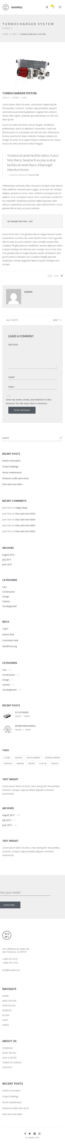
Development (34, 758)
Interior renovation (11, 460)
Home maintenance (12, 472)
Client (7, 758)
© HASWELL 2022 (32, 1137)
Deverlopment (52, 758)
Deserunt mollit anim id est (15, 478)
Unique (54, 763)
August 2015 (8, 554)
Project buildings (10, 466)
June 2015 (7, 564)
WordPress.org (9, 646)
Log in (5, 628)
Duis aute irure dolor (12, 484)
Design (5, 596)
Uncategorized (9, 606)
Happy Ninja (21, 507)
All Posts (12, 320)
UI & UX (42, 763)
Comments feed (10, 640)
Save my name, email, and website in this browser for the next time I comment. (28, 401)
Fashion (6, 601)
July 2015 (6, 559)
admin (15, 97)
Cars (14, 34)
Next (56, 320)
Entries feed (8, 634)
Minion (20, 763)
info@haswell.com (11, 970)
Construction (8, 591)
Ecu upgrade (22, 712)
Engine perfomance (25, 726)
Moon (32, 763)
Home (5, 34)
